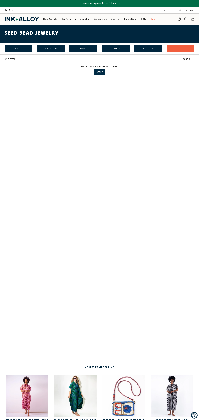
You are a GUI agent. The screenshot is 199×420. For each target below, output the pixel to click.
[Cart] (192, 19)
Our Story (10, 10)
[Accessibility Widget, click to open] (194, 415)
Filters (11, 59)
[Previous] (6, 3)
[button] (84, 19)
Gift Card (189, 10)
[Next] (193, 3)
